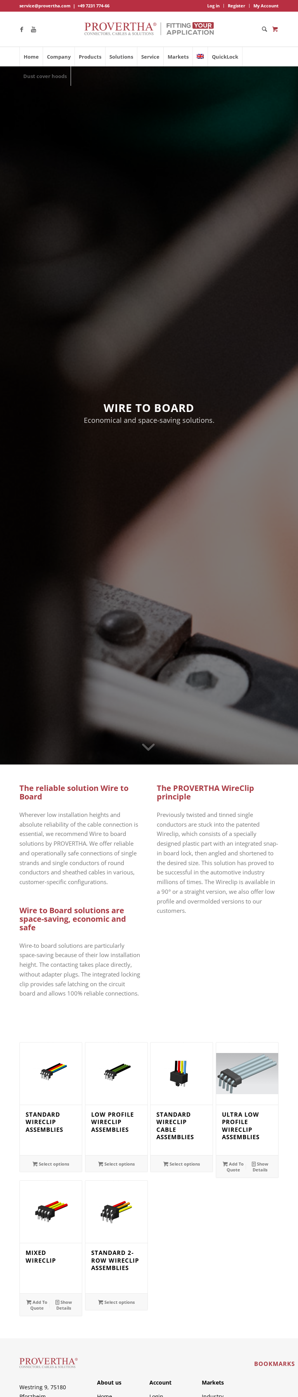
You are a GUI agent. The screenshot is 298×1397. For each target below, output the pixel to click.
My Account (266, 6)
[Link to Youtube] (33, 29)
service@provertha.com (45, 6)
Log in (213, 6)
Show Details (260, 1167)
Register (236, 6)
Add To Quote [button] (235, 1167)
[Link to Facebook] (22, 29)
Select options (53, 1164)
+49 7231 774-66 (93, 6)
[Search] (262, 29)
